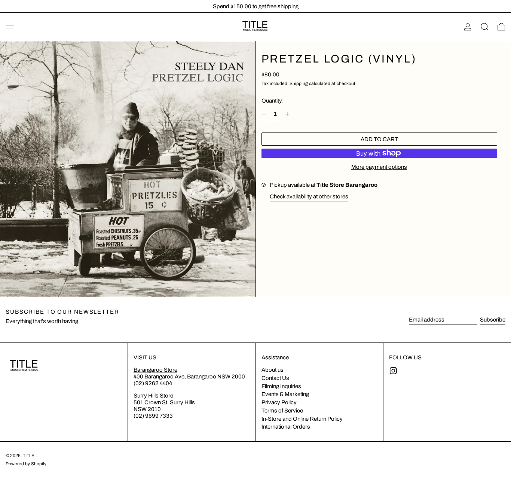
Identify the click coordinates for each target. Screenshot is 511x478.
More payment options (379, 167)
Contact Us (275, 378)
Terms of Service (282, 411)
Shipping (299, 83)
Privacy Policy (279, 402)
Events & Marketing (285, 394)
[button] (484, 27)
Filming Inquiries (281, 386)
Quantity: (272, 101)
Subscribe (492, 320)
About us (272, 370)
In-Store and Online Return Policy (302, 419)
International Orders (285, 427)
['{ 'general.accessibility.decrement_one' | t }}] (263, 114)
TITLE (29, 455)
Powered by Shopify (26, 463)
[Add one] (287, 114)
